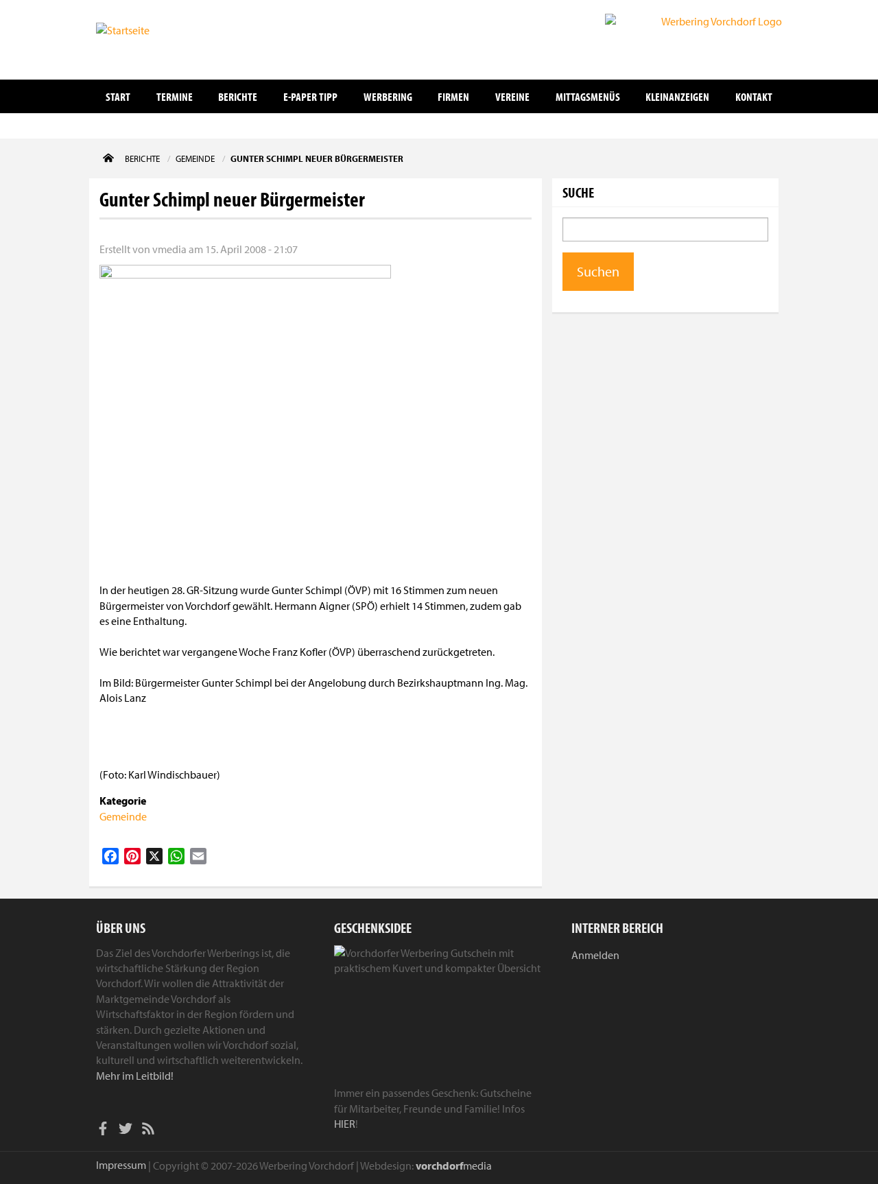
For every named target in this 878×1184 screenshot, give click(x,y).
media (454, 1165)
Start (118, 96)
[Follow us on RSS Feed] (148, 1130)
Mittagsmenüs (588, 96)
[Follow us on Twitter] (125, 1130)
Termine (174, 96)
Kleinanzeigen (677, 96)
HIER (344, 1123)
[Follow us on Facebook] (103, 1130)
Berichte (237, 96)
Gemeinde (123, 816)
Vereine (512, 96)
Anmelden (595, 955)
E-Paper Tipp (310, 96)
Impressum (121, 1164)
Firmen (453, 96)
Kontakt (753, 96)
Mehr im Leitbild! (135, 1075)
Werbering (388, 96)
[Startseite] (164, 38)
